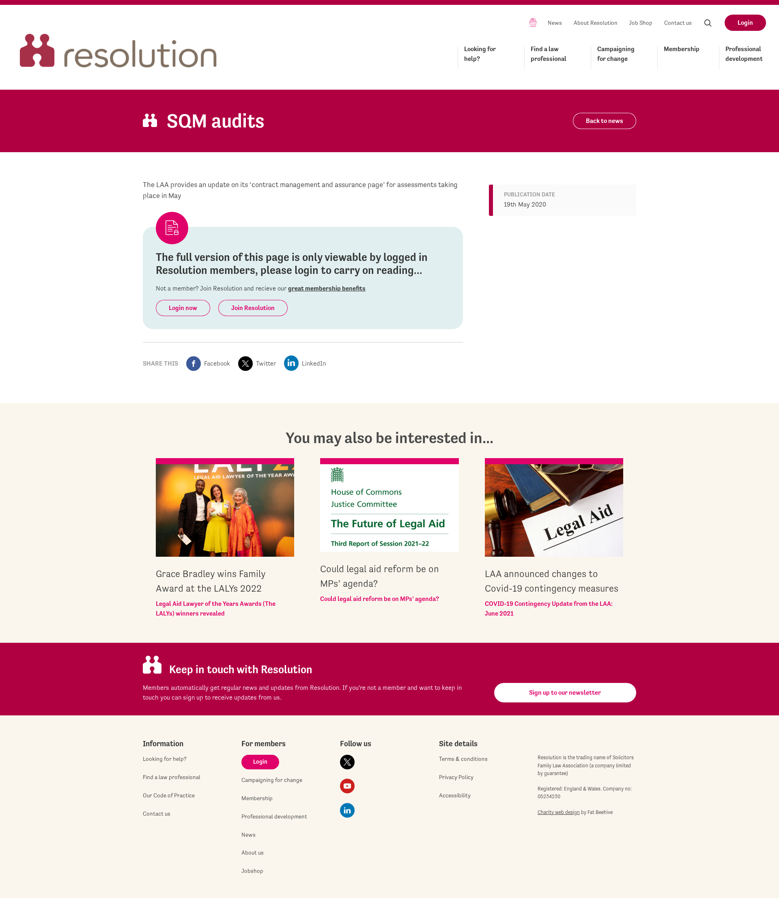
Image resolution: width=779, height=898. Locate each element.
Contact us (678, 22)
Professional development (744, 53)
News (555, 22)
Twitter (266, 363)
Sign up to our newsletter (565, 692)
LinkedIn (314, 363)
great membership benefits (327, 288)
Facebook (217, 363)
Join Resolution (253, 308)
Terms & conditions (463, 759)
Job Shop (640, 22)
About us (252, 852)
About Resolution (596, 22)
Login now (183, 308)
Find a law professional (548, 53)
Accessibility (455, 795)
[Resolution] (118, 43)
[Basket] (533, 22)
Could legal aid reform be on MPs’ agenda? (379, 599)
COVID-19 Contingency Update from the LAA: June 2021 (549, 608)
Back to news (604, 121)
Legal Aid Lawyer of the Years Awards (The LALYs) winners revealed (215, 608)
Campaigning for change (616, 53)
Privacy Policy (456, 777)
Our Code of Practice (169, 795)
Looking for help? (480, 53)
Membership (681, 49)
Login (745, 22)
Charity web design (559, 812)
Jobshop (252, 871)
